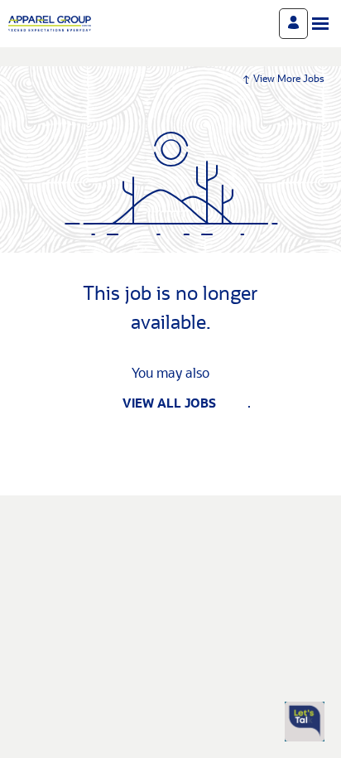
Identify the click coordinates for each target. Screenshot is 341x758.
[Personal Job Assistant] (304, 721)
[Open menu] (320, 23)
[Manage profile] (293, 23)
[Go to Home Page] (49, 23)
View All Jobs (169, 404)
